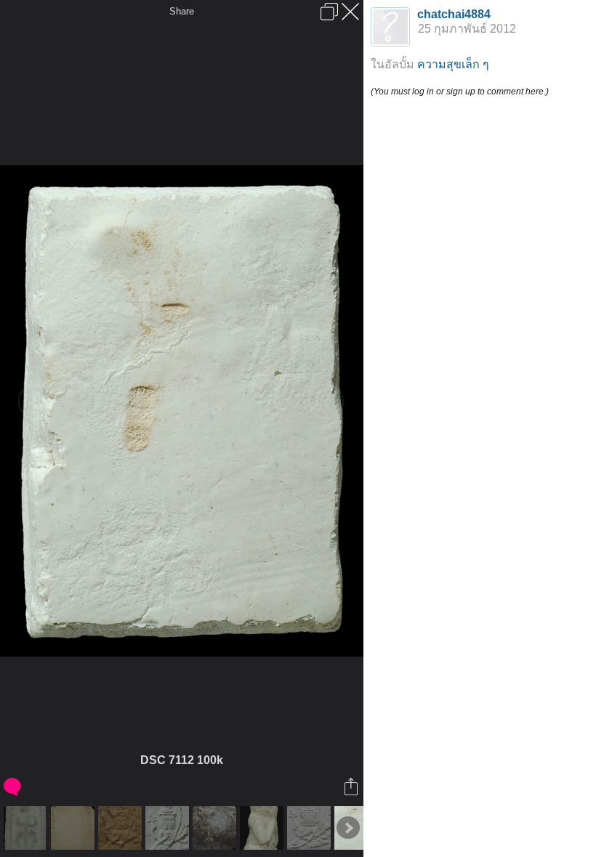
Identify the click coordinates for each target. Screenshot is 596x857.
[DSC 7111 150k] (169, 828)
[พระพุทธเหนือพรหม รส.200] (310, 828)
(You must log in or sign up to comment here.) (460, 91)
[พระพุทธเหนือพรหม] (121, 828)
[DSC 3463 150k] (263, 828)
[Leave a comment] (13, 786)
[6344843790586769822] (216, 828)
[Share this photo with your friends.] (352, 786)
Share (181, 11)
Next (348, 828)
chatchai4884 (454, 14)
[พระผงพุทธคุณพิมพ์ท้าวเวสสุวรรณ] (27, 828)
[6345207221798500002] (74, 828)
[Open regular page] (329, 11)
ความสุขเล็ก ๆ (453, 64)
